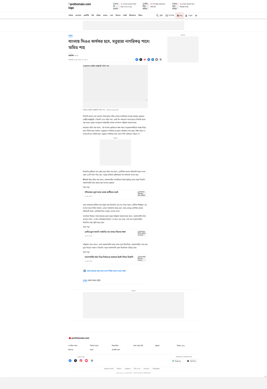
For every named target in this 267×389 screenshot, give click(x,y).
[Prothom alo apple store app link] (192, 361)
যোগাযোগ (146, 369)
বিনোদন (118, 15)
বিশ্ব (93, 15)
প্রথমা (91, 350)
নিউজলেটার (156, 369)
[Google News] (92, 361)
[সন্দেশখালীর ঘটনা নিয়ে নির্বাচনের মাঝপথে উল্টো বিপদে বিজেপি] (142, 258)
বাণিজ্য (98, 15)
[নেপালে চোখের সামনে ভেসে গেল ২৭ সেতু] (116, 6)
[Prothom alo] (82, 6)
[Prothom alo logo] (78, 339)
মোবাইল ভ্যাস (116, 350)
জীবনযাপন (132, 15)
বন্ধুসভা (157, 346)
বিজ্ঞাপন (119, 369)
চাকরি (125, 15)
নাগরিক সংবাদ (72, 346)
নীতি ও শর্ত (137, 369)
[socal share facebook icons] (137, 60)
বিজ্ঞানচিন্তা (115, 346)
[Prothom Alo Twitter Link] (76, 361)
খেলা (111, 15)
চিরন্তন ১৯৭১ (181, 346)
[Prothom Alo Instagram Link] (82, 361)
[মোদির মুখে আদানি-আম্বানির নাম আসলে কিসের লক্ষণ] (142, 233)
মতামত (105, 15)
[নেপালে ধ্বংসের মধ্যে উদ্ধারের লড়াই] (175, 6)
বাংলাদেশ (78, 15)
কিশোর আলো (94, 346)
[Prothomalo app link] (177, 361)
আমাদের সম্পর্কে (108, 369)
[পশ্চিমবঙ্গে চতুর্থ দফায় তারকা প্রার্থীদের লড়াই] (142, 194)
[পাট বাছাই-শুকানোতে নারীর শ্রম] (146, 6)
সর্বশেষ (71, 15)
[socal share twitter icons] (141, 60)
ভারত (70, 35)
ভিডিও (140, 15)
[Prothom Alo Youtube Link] (87, 361)
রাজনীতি (86, 15)
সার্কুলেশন (128, 369)
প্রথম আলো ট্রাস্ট (138, 346)
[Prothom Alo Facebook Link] (71, 361)
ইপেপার (70, 350)
